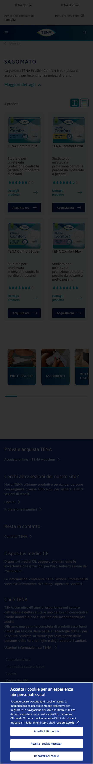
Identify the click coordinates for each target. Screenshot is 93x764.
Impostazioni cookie (46, 756)
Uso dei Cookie (65, 722)
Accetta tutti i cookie (46, 731)
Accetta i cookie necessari (46, 743)
